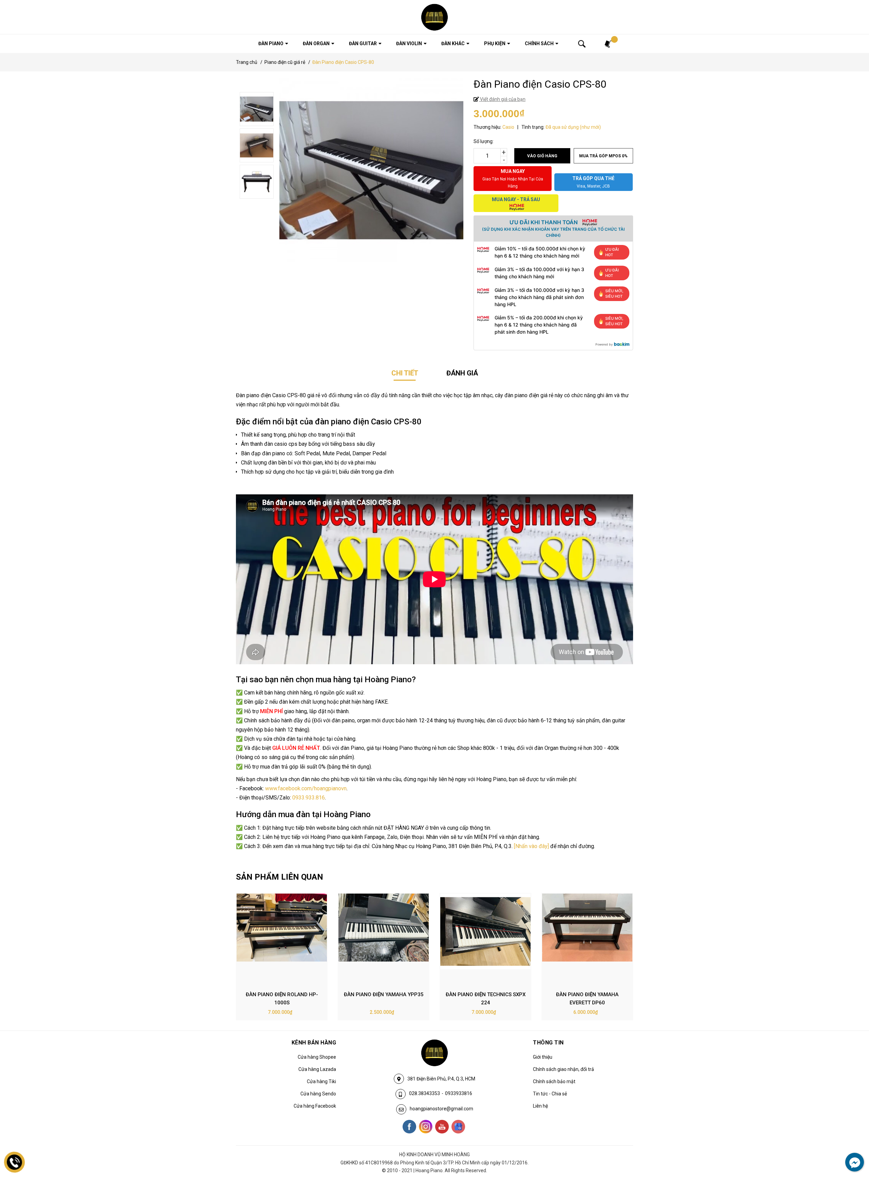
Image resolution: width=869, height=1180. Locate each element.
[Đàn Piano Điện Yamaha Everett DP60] (587, 939)
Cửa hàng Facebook (315, 1106)
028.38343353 (424, 1093)
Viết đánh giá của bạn (502, 99)
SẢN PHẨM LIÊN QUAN (279, 877)
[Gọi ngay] (14, 1162)
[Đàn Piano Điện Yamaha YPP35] (383, 939)
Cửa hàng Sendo (318, 1093)
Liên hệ (540, 1106)
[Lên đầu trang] (850, 1147)
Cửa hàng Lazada (317, 1069)
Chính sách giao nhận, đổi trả (563, 1069)
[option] (282, 956)
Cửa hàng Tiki (321, 1081)
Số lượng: (484, 141)
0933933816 (458, 1093)
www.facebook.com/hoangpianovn (306, 788)
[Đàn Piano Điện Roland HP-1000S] (282, 939)
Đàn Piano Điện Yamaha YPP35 (384, 994)
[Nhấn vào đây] (531, 846)
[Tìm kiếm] (582, 43)
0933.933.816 (308, 797)
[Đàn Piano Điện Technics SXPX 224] (485, 939)
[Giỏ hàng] (609, 43)
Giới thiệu (542, 1057)
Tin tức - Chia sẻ (550, 1093)
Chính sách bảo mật (554, 1081)
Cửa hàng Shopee (317, 1057)
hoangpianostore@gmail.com (441, 1108)
